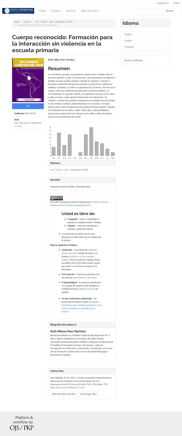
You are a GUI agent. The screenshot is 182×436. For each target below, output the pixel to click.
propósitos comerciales (86, 277)
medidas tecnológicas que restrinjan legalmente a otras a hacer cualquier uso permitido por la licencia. (82, 306)
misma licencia (88, 288)
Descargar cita (88, 394)
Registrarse (163, 3)
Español (128, 40)
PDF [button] (28, 106)
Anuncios (71, 10)
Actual (42, 10)
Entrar (176, 3)
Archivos (55, 10)
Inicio (16, 21)
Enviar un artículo (133, 60)
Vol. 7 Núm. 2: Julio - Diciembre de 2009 (54, 21)
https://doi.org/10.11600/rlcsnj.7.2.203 (67, 387)
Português (129, 46)
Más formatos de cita (63, 394)
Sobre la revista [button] (89, 10)
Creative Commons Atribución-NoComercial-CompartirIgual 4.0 (79, 203)
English (128, 34)
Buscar (170, 10)
